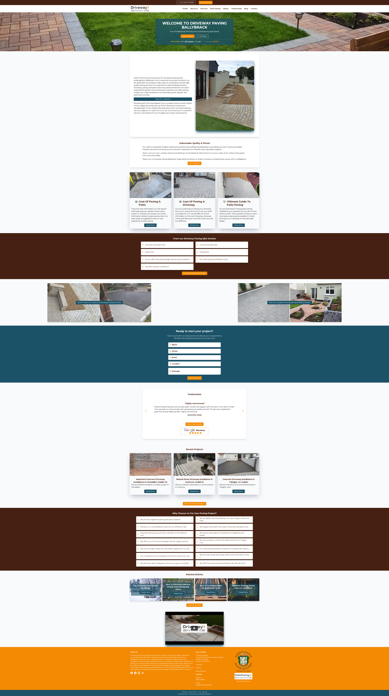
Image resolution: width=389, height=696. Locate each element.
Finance (198, 668)
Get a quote (205, 2)
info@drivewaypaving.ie (204, 685)
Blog (246, 9)
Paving (203, 513)
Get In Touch (194, 377)
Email (174, 356)
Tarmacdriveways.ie (243, 681)
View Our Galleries (162, 99)
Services (204, 9)
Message (176, 370)
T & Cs (199, 692)
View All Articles (194, 605)
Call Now (203, 36)
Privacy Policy (192, 692)
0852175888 (200, 680)
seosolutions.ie (201, 671)
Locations (199, 665)
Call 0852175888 (187, 2)
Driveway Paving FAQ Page (195, 273)
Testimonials (236, 9)
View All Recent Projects (194, 504)
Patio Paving (215, 9)
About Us (194, 9)
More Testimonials (194, 424)
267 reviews (189, 41)
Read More (150, 225)
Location (176, 363)
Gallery (226, 9)
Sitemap (204, 692)
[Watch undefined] (194, 628)
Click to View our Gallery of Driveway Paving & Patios (99, 302)
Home (185, 9)
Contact (254, 9)
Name (174, 344)
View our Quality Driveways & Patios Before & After (289, 302)
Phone (175, 350)
